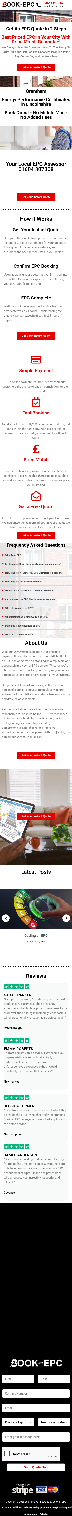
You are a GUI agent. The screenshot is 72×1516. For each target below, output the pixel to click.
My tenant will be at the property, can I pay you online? (33, 564)
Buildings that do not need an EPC (23, 625)
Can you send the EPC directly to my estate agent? (31, 599)
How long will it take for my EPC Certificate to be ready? (33, 573)
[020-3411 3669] (38, 5)
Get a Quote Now (36, 1467)
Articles (44, 1514)
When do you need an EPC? (19, 608)
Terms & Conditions (11, 1507)
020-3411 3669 (53, 3)
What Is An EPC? (13, 555)
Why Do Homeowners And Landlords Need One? (30, 590)
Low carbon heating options (36, 936)
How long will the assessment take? (23, 581)
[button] (36, 555)
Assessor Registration (53, 1507)
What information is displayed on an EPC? (26, 617)
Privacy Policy (31, 1507)
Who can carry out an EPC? (19, 634)
